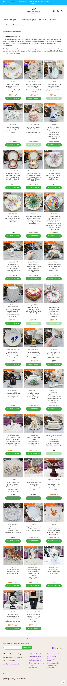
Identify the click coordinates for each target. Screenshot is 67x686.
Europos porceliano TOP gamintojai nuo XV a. (36, 660)
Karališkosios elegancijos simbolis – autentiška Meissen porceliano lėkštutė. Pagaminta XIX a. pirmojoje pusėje (33, 219)
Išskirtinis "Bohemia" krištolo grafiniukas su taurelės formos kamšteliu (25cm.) (54, 354)
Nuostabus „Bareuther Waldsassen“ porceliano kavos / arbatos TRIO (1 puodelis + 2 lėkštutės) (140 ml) (33, 176)
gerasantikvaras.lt (22, 678)
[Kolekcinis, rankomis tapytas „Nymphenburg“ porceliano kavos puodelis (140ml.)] (54, 159)
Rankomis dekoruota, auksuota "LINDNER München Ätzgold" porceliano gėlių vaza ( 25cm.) (34, 617)
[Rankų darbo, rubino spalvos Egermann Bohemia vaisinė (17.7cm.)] (54, 468)
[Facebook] (4, 1)
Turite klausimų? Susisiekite (52, 666)
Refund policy (33, 667)
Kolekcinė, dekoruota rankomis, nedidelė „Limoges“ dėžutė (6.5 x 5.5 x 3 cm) (33, 309)
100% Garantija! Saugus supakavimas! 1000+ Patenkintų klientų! (33, 2)
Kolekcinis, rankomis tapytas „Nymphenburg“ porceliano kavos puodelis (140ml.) (54, 175)
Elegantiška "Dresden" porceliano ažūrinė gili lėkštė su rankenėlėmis (33, 528)
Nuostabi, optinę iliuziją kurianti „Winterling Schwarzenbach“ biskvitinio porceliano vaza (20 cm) (13, 311)
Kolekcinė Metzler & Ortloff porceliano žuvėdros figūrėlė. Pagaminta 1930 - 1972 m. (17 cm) (13, 267)
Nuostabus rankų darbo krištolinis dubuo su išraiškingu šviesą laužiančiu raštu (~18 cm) (13, 528)
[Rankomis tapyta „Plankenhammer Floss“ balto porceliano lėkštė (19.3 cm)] (13, 337)
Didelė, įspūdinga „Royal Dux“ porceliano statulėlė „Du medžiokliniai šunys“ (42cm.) (33, 485)
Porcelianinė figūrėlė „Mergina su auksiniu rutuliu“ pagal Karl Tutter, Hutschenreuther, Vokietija (33, 573)
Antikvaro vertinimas (35, 656)
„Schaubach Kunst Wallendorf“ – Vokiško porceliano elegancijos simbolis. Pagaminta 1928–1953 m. (54, 396)
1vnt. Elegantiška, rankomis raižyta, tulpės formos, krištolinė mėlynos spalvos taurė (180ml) (33, 267)
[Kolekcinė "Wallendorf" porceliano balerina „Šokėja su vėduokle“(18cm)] (54, 250)
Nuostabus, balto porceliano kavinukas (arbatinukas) (54, 570)
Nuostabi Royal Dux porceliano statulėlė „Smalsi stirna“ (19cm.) (13, 570)
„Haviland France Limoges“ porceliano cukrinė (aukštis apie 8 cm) (33, 395)
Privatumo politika (53, 663)
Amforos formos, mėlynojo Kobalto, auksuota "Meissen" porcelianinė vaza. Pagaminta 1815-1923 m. (13, 617)
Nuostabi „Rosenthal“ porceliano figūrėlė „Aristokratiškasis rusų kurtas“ (13, 129)
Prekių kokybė (51, 656)
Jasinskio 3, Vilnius (16, 657)
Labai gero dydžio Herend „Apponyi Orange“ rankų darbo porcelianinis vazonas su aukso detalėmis (54, 529)
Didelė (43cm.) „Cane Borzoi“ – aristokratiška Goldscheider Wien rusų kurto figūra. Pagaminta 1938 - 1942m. (13, 440)
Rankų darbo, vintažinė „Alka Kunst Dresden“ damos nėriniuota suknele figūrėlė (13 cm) (33, 129)
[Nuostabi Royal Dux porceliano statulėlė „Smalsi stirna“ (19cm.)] (13, 555)
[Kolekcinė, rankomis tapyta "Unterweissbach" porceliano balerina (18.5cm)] (33, 423)
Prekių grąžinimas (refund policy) (55, 660)
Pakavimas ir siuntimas (54, 654)
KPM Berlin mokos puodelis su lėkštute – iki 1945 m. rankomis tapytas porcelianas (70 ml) (13, 87)
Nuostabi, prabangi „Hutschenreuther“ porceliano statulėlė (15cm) (33, 354)
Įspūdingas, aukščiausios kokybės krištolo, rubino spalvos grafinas (13, 394)
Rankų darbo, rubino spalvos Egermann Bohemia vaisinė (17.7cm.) (54, 485)
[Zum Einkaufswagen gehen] (62, 11)
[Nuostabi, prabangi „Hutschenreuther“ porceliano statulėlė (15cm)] (33, 337)
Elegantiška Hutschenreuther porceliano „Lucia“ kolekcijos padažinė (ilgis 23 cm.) (54, 441)
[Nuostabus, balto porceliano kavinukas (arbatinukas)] (54, 555)
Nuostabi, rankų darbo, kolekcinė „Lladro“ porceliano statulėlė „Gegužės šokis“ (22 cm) (54, 86)
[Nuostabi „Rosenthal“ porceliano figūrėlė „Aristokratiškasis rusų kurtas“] (13, 112)
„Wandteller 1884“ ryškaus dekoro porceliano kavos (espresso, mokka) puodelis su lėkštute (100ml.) (54, 311)
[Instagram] (6, 1)
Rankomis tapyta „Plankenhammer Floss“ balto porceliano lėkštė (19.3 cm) (13, 354)
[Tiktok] (9, 1)
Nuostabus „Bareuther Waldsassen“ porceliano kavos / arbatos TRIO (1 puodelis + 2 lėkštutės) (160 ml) (13, 176)
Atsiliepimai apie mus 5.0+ (11, 664)
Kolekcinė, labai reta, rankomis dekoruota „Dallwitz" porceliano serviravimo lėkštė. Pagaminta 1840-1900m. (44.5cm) (13, 485)
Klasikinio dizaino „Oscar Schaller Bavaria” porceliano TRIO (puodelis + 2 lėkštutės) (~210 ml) (33, 87)
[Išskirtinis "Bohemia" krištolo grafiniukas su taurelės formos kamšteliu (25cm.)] (54, 337)
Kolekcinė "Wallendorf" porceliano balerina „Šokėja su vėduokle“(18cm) (54, 266)
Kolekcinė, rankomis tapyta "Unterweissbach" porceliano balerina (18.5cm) (33, 440)
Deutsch (5, 673)
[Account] (58, 11)
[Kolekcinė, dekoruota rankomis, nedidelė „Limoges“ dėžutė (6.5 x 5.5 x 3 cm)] (33, 293)
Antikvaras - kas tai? (35, 654)
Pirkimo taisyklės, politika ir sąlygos (36, 664)
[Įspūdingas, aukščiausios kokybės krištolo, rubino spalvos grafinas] (13, 378)
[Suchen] (54, 11)
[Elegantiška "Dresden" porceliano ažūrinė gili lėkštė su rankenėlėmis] (33, 512)
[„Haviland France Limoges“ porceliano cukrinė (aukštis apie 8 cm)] (33, 378)
